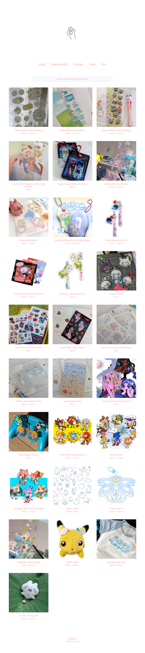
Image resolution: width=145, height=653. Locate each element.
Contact (78, 64)
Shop (42, 64)
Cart (104, 64)
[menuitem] (42, 64)
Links (92, 64)
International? (59, 64)
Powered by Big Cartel (72, 641)
